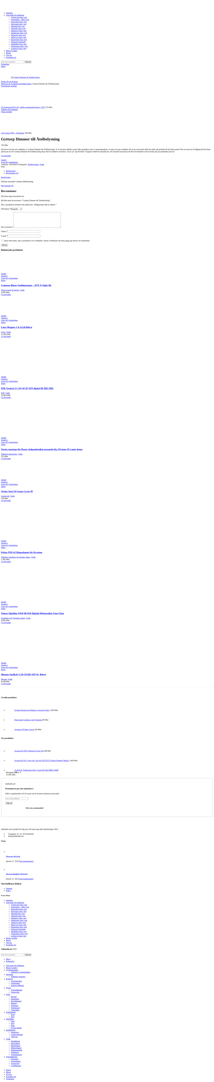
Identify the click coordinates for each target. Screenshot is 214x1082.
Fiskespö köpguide (18, 42)
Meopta (4, 679)
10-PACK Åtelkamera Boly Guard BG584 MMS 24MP (36, 770)
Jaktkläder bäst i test (19, 44)
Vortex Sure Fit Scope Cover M (17, 491)
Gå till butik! (6, 156)
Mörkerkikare (16, 1048)
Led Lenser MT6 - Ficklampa (13, 133)
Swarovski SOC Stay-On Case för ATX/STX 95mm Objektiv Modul (41, 761)
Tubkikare (15, 1052)
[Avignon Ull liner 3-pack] (10, 729)
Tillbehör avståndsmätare (20, 972)
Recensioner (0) (12, 173)
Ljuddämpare (16, 1066)
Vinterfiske (15, 1010)
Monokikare (15, 1046)
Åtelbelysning (26, 84)
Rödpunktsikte (16, 1050)
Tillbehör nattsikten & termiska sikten (15, 557)
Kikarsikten (15, 1043)
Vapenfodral (15, 1061)
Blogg (8, 940)
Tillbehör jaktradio (18, 977)
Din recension (7, 227)
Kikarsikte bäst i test (19, 22)
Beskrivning (10, 171)
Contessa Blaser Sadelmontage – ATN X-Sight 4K (26, 285)
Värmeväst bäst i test (19, 17)
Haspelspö (15, 999)
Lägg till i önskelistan (9, 162)
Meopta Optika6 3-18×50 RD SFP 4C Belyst (23, 674)
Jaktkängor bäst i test (19, 33)
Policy (8, 891)
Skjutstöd (14, 1059)
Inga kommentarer (26, 861)
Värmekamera (16, 1055)
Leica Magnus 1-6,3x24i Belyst (16, 327)
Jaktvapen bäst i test (18, 24)
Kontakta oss (11, 945)
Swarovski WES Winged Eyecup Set (29, 751)
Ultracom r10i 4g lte (13, 856)
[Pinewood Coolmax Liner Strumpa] (10, 720)
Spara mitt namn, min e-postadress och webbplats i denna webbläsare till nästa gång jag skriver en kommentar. (47, 241)
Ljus (19, 84)
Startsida (9, 900)
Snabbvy (4, 276)
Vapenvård (15, 992)
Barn (13, 1026)
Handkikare (15, 1041)
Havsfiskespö (16, 1001)
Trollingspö (15, 1008)
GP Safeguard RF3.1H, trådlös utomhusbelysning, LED (23, 107)
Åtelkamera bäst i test (19, 46)
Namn (4, 231)
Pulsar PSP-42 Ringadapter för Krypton (21, 552)
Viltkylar (14, 1037)
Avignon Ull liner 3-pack (24, 729)
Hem (3, 84)
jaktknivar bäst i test (18, 31)
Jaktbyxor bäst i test (18, 37)
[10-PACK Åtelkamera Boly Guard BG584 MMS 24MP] (10, 770)
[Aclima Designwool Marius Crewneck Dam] (10, 710)
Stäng (3, 280)
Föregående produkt (9, 86)
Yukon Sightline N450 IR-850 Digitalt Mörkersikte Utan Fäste (32, 613)
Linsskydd (5, 496)
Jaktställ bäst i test (18, 26)
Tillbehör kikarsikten (9, 454)
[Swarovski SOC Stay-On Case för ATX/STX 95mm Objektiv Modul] (10, 761)
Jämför (3, 160)
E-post (4, 236)
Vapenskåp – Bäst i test (20, 20)
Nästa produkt (6, 112)
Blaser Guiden (11, 938)
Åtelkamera (15, 983)
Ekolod (14, 997)
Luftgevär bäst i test (18, 49)
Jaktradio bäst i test (18, 28)
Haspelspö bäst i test (19, 40)
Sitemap (9, 888)
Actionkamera (16, 981)
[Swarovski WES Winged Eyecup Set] (10, 751)
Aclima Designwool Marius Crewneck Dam (31, 710)
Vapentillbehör (16, 990)
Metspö (14, 1003)
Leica (3, 332)
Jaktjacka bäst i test (18, 35)
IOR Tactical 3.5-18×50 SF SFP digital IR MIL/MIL (27, 388)
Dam (13, 1014)
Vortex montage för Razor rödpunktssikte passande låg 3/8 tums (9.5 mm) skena (41, 449)
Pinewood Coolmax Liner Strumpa (28, 720)
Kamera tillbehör (17, 986)
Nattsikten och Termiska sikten (13, 618)
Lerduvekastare (17, 1035)
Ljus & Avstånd (11, 84)
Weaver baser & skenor (10, 290)
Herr (12, 1017)
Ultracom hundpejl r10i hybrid (16, 874)
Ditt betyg (5, 209)
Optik (42, 164)
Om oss (9, 943)
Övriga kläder (16, 1028)
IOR (2, 393)
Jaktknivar (15, 1032)
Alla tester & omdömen (15, 903)
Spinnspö (14, 1006)
